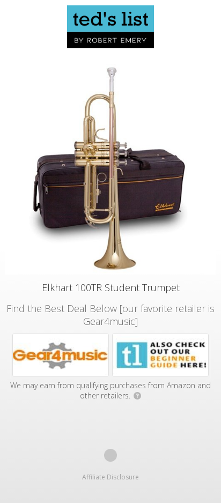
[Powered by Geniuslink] (110, 455)
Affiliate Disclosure (110, 477)
